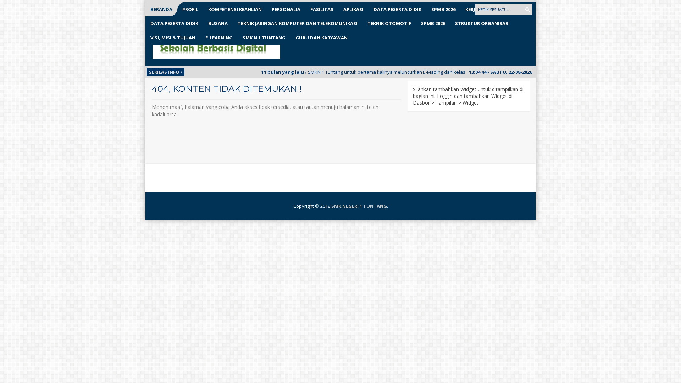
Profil (190, 9)
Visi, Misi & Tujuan (172, 37)
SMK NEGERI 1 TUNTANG (359, 206)
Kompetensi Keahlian (235, 9)
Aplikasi (353, 9)
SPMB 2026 (443, 9)
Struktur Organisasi (482, 23)
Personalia (286, 9)
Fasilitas (321, 9)
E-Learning (219, 37)
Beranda (161, 9)
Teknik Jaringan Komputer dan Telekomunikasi (298, 23)
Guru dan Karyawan (321, 37)
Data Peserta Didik (397, 9)
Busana (218, 23)
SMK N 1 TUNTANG (264, 37)
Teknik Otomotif (389, 23)
